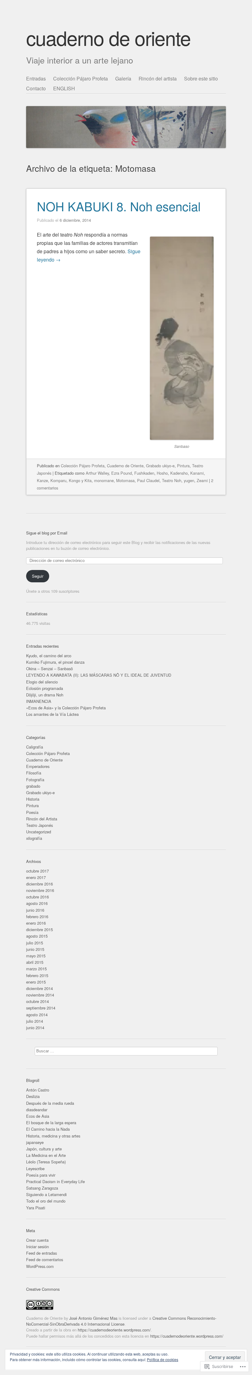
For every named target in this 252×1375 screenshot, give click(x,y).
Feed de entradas (41, 1253)
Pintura (183, 466)
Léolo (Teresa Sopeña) (46, 1162)
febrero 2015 (37, 975)
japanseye (35, 1142)
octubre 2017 (37, 871)
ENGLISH (64, 88)
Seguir (37, 576)
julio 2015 (34, 943)
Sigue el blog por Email (46, 533)
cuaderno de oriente (108, 37)
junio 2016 (35, 910)
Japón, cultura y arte (44, 1149)
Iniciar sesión (37, 1246)
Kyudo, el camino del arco (48, 656)
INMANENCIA (38, 701)
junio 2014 (35, 1027)
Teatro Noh (171, 480)
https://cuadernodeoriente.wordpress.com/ (114, 1330)
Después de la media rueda (50, 1103)
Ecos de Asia (37, 1116)
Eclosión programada (44, 688)
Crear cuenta (37, 1240)
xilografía (34, 838)
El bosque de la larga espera (51, 1122)
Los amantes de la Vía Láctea (52, 714)
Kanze (42, 480)
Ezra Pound (121, 473)
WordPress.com (40, 1266)
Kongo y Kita (80, 480)
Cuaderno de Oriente (125, 466)
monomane (104, 480)
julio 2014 (34, 1021)
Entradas (36, 78)
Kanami (197, 473)
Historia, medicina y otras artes (53, 1136)
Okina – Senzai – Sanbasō (49, 668)
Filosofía (33, 773)
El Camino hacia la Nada (48, 1129)
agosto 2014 (37, 1015)
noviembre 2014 (40, 995)
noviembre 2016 (40, 890)
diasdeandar (36, 1110)
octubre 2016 (37, 897)
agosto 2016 (37, 903)
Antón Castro (37, 1090)
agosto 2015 (37, 936)
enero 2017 (36, 877)
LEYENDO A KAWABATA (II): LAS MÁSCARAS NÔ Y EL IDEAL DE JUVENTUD (98, 675)
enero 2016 (36, 923)
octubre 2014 (37, 1001)
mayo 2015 (35, 956)
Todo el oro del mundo (45, 1201)
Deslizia (33, 1096)
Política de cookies (162, 1359)
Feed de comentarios (44, 1259)
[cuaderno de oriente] (126, 111)
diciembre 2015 (39, 929)
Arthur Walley (97, 473)
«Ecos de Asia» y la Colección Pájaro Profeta (66, 708)
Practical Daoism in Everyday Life (55, 1181)
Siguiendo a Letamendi (46, 1194)
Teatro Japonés (39, 825)
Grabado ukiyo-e (160, 466)
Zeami (202, 480)
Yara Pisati (35, 1208)
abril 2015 (34, 962)
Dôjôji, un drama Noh (44, 695)
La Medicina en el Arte (46, 1155)
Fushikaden (144, 473)
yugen (189, 480)
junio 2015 (35, 949)
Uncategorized (38, 832)
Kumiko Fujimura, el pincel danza (55, 662)
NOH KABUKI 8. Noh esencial (119, 206)
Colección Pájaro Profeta (80, 78)
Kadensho (179, 473)
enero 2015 (36, 982)
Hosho (162, 473)
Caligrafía (34, 747)
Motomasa (125, 480)
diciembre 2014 (39, 988)
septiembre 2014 (40, 1008)
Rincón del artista (158, 78)
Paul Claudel (148, 480)
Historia (32, 799)
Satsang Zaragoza (42, 1188)
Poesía (32, 812)
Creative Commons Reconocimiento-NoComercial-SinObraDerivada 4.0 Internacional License (121, 1321)
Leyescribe (35, 1168)
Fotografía (35, 779)
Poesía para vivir (40, 1175)
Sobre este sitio (201, 78)
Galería (123, 78)
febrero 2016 (37, 916)
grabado (33, 786)
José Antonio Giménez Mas (93, 1318)
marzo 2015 (36, 969)
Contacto (36, 88)
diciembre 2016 (39, 884)
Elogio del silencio (42, 682)
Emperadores (37, 766)
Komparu (58, 480)
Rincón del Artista (41, 819)
